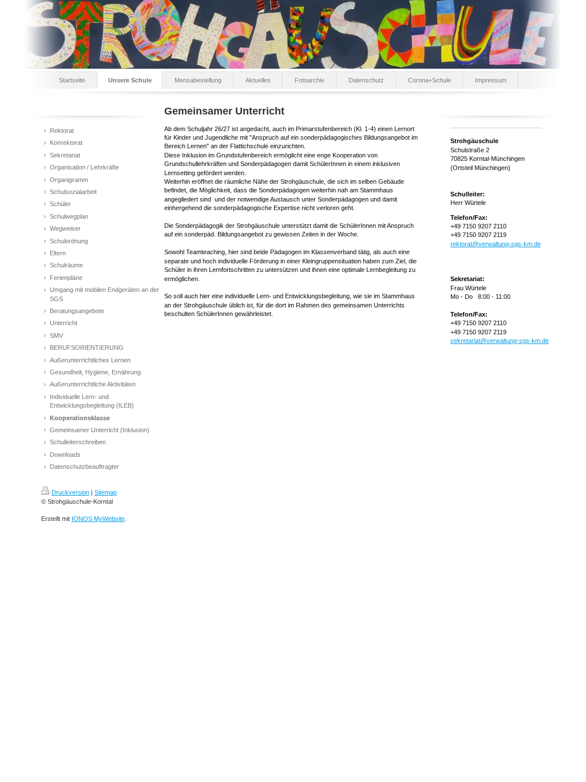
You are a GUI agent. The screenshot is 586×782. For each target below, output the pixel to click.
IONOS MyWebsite (98, 518)
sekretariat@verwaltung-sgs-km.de (499, 340)
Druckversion (70, 492)
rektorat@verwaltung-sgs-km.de (495, 243)
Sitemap (105, 492)
